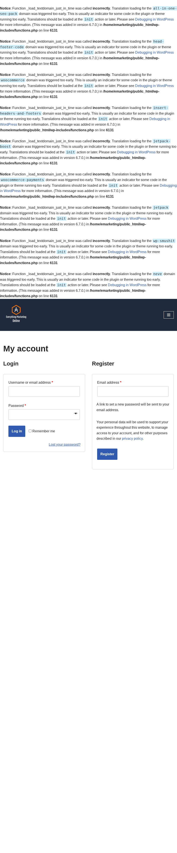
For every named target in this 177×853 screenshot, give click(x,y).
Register (107, 454)
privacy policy (132, 438)
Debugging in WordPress (154, 19)
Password (17, 405)
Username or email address (30, 382)
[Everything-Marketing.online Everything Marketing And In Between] (16, 315)
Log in (17, 431)
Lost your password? (65, 444)
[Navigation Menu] (169, 315)
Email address (109, 382)
